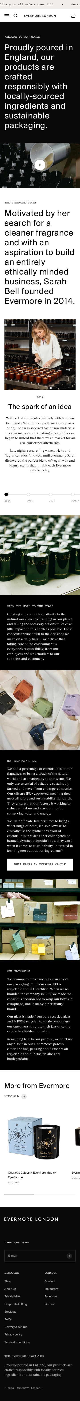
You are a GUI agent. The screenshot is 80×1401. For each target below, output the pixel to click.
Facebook (50, 1296)
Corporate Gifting (15, 1304)
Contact (49, 1281)
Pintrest (49, 1304)
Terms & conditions (17, 1342)
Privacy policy (13, 1334)
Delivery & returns (16, 1327)
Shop (7, 1281)
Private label (12, 1296)
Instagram (51, 1289)
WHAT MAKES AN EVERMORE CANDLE (40, 864)
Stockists (10, 1312)
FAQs (8, 1319)
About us (10, 1289)
